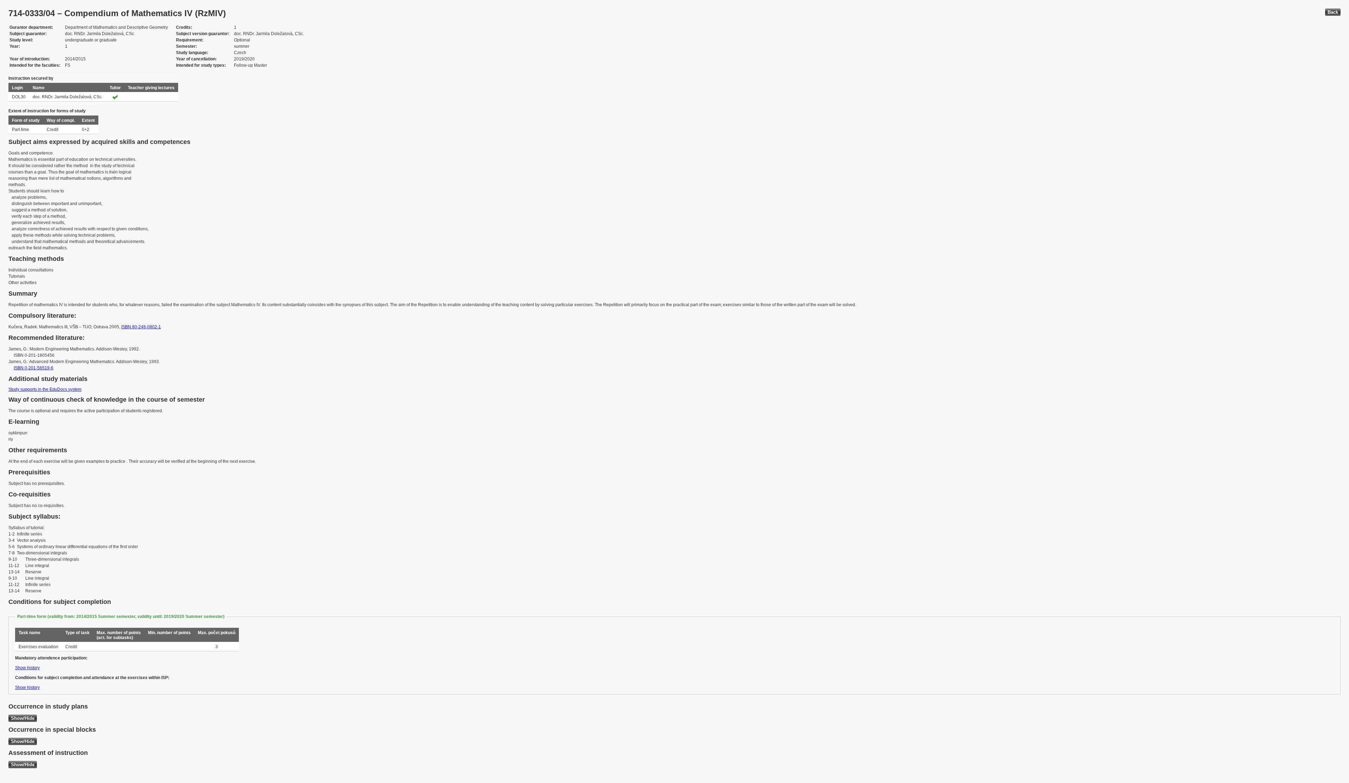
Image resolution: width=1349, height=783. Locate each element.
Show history (27, 667)
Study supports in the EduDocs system (45, 389)
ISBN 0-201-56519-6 (33, 368)
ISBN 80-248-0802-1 (141, 326)
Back (1333, 12)
